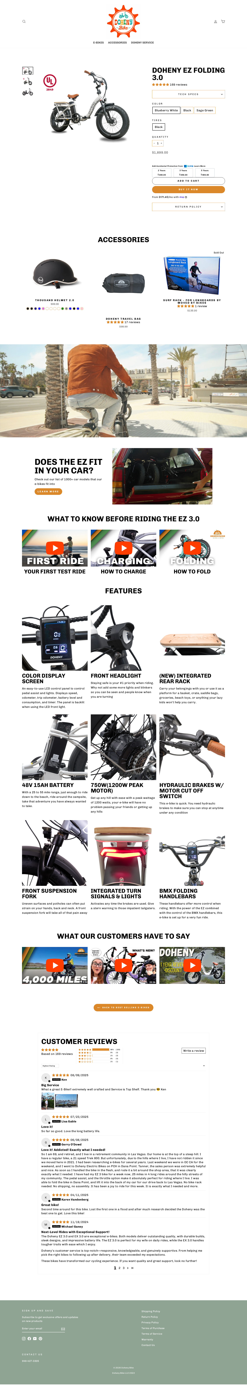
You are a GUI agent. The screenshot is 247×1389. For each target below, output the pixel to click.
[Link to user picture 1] (47, 1101)
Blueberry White (166, 110)
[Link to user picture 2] (66, 1101)
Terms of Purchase (153, 1328)
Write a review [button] (193, 1050)
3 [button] (124, 1268)
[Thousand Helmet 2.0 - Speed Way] (58, 308)
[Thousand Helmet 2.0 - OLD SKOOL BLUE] (78, 308)
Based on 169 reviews (57, 1054)
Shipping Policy (151, 1311)
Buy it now (189, 189)
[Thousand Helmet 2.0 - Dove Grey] (66, 308)
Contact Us (148, 1345)
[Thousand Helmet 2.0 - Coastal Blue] (39, 308)
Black (187, 110)
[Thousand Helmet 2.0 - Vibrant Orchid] (43, 308)
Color (157, 103)
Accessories (117, 42)
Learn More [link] (200, 166)
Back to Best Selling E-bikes (125, 1007)
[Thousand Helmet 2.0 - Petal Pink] (81, 308)
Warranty (147, 1339)
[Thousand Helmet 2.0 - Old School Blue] (70, 308)
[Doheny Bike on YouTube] (35, 1338)
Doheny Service (142, 42)
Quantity (160, 137)
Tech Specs (188, 94)
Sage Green (205, 110)
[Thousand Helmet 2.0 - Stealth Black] (31, 308)
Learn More (48, 491)
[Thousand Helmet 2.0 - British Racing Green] (62, 308)
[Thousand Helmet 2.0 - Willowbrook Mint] (54, 308)
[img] (61, 1075)
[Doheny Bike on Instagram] (23, 1338)
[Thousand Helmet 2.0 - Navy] (35, 308)
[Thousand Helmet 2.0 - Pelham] (47, 308)
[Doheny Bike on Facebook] (29, 1338)
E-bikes (98, 42)
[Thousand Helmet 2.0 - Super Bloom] (51, 308)
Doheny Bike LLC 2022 (123, 1373)
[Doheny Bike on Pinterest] (40, 1338)
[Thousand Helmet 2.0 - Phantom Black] (74, 308)
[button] (161, 84)
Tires (157, 120)
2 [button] (119, 1268)
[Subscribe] (63, 1328)
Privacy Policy (150, 1322)
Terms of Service (152, 1333)
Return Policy (188, 206)
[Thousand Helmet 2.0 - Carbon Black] (27, 308)
